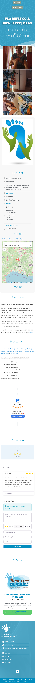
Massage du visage (27, 349)
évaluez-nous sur (17, 416)
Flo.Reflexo (18, 404)
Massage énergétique (7, 351)
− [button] (4, 245)
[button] (17, 671)
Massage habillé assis (21, 351)
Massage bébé (5, 349)
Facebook (9, 203)
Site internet (9, 193)
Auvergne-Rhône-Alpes (16, 239)
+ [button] (4, 243)
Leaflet (11, 282)
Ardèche (4, 239)
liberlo (31, 332)
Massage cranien (15, 349)
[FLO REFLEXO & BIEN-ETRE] (17, 260)
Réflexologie (14, 353)
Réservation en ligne (12, 225)
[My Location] (18, 245)
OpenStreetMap (23, 282)
